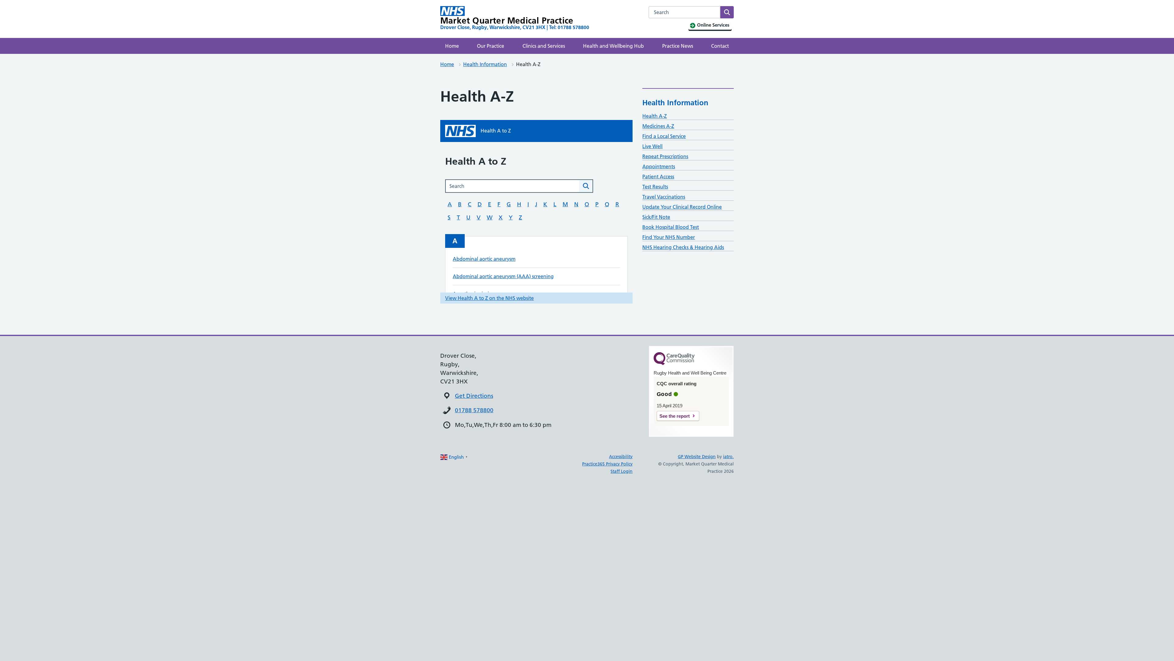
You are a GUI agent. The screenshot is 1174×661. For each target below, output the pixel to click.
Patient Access (658, 177)
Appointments (658, 166)
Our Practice (490, 46)
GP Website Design (697, 456)
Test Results (655, 187)
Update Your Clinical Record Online (682, 207)
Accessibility (621, 456)
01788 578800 (474, 410)
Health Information (485, 64)
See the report (674, 416)
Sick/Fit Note (656, 217)
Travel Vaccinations (663, 197)
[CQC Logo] (674, 363)
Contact (720, 46)
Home (452, 46)
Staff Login (622, 471)
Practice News (677, 46)
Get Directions (474, 395)
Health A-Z (654, 116)
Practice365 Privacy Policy (607, 464)
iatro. (728, 456)
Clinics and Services (543, 46)
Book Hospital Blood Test (670, 227)
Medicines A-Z (658, 126)
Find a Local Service (664, 136)
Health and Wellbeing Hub (613, 46)
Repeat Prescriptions (665, 156)
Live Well (652, 146)
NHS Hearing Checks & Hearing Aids (683, 247)
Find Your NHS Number (668, 237)
